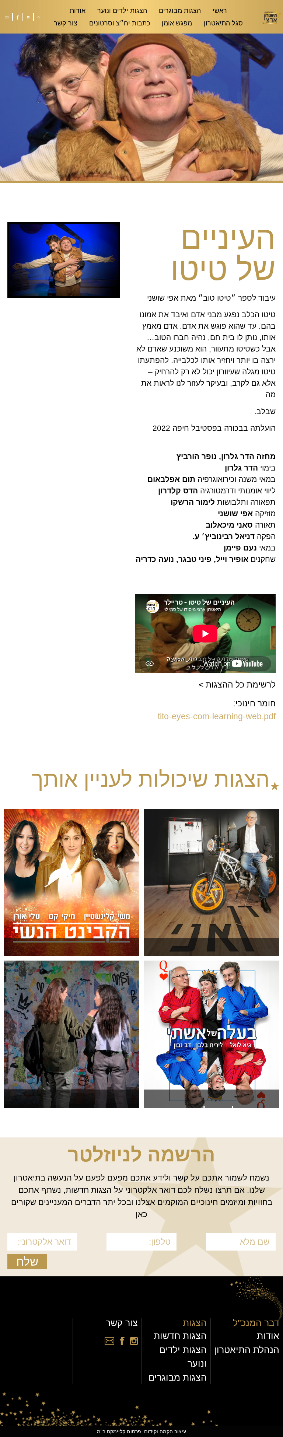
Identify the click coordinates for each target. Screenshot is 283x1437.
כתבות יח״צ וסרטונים (119, 23)
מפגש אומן (177, 23)
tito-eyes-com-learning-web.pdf (217, 716)
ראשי (220, 10)
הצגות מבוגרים (180, 10)
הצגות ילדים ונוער (122, 10)
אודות (77, 10)
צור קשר (65, 23)
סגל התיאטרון (223, 23)
